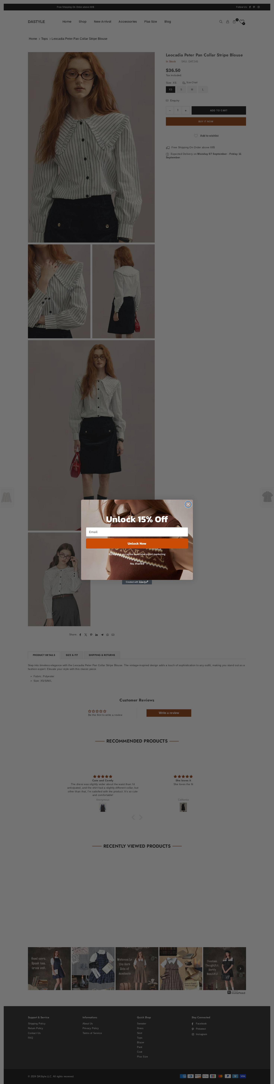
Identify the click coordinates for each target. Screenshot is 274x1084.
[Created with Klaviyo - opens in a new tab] (137, 582)
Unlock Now (137, 543)
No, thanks (137, 563)
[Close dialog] (188, 504)
